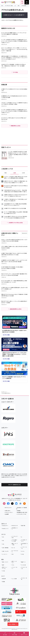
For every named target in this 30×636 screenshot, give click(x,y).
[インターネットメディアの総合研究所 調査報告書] (20, 604)
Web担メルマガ (15, 525)
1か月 (23, 173)
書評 (3, 565)
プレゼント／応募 (24, 578)
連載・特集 (23, 525)
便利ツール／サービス (4, 568)
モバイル (22, 551)
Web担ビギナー (5, 525)
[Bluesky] (16, 503)
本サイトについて (8, 507)
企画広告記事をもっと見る (15, 309)
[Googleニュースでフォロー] (20, 503)
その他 (22, 554)
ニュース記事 (14, 578)
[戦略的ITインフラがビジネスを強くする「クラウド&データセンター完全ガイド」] (6, 600)
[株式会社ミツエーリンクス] (8, 408)
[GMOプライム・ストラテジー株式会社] (8, 465)
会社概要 (7, 514)
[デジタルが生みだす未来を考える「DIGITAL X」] (20, 616)
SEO (2, 5)
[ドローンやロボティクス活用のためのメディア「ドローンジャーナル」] (6, 621)
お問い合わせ (7, 510)
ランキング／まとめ (24, 568)
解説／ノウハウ (5, 562)
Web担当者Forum (6, 2)
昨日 (6, 173)
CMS (3, 544)
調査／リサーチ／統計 (15, 544)
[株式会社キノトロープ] (8, 444)
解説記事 (4, 578)
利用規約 (19, 510)
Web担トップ (3, 391)
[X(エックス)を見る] (12, 503)
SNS (18, 5)
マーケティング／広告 (9, 5)
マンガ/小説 (23, 565)
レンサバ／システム (24, 547)
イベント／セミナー (14, 568)
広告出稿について (15, 528)
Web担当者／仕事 (24, 544)
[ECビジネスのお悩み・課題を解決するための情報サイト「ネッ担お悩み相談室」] (13, 625)
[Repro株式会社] (8, 418)
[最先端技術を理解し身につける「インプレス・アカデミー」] (20, 621)
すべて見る (15, 72)
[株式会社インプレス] (14, 591)
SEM (12, 554)
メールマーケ (4, 554)
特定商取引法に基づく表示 (22, 512)
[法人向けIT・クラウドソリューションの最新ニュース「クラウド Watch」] (6, 608)
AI (15, 5)
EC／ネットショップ (15, 551)
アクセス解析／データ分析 (15, 540)
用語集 (3, 581)
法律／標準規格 (5, 547)
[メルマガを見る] (4, 503)
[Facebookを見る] (8, 503)
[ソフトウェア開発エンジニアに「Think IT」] (20, 600)
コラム (13, 565)
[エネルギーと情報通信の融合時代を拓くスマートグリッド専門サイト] (6, 612)
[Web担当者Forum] (14, 495)
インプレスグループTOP (21, 514)
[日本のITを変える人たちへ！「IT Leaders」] (20, 608)
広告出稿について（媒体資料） (21, 508)
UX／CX (13, 547)
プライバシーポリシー (9, 512)
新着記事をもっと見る (15, 125)
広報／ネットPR (5, 551)
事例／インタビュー (14, 562)
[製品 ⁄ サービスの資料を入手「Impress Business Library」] (6, 616)
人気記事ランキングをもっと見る (15, 222)
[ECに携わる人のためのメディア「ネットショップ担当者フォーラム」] (20, 612)
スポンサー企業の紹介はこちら (14, 484)
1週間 (14, 173)
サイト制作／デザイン (24, 540)
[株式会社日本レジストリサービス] (8, 434)
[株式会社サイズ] (8, 455)
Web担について (5, 528)
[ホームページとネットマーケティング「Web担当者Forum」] (6, 604)
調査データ (23, 562)
